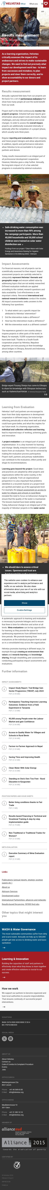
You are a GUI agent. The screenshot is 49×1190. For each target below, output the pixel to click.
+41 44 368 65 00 (16, 1089)
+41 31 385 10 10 (16, 1112)
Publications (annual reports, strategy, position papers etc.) (22, 881)
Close (24, 603)
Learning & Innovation (15, 959)
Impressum (6, 1182)
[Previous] (8, 379)
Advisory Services (9, 891)
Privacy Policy (7, 1178)
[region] (24, 595)
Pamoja (5, 1185)
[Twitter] (4, 1039)
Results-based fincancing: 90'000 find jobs (20, 904)
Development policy (10, 895)
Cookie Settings (24, 610)
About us (6, 887)
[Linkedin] (10, 1039)
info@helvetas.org (16, 1092)
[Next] (41, 379)
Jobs (4, 1069)
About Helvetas (8, 1059)
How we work (10, 988)
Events (4, 1067)
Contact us (6, 1061)
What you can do (33, 5)
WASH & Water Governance (19, 929)
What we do (23, 5)
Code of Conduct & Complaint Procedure (17, 1064)
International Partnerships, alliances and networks (24, 900)
